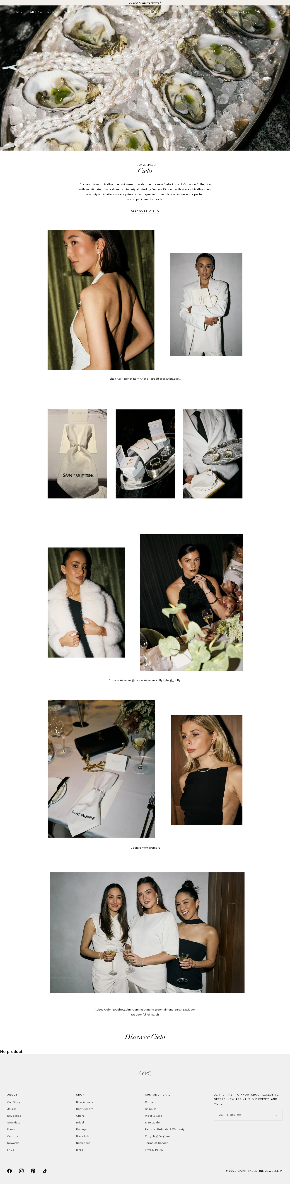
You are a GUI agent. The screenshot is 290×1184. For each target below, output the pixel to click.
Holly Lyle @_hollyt (168, 680)
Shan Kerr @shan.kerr (124, 378)
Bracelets (82, 1136)
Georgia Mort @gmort (145, 847)
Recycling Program (157, 1136)
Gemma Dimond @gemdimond (153, 1009)
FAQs (10, 1149)
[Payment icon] (9, 1171)
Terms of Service (156, 1143)
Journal (12, 1109)
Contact (150, 1102)
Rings (79, 1149)
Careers (12, 1136)
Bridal (52, 11)
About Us (242, 11)
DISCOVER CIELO (145, 211)
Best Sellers (84, 1109)
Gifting (36, 11)
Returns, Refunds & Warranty (164, 1129)
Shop (20, 11)
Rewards (221, 11)
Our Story (13, 1102)
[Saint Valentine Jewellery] (145, 12)
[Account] (259, 12)
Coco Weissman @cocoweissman (132, 680)
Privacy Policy (154, 1149)
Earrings (81, 1129)
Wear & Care (153, 1115)
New (67, 11)
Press (11, 1129)
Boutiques (14, 1115)
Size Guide (152, 1122)
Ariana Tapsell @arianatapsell (160, 378)
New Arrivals (84, 1102)
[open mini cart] (281, 12)
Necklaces (83, 1143)
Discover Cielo (145, 1037)
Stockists (13, 1122)
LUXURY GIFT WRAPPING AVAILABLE (145, 2)
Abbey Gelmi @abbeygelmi (113, 1009)
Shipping (150, 1109)
